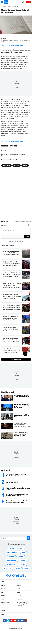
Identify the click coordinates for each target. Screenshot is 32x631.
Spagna (20, 556)
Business (3, 588)
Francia (16, 6)
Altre (2, 614)
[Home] (1, 6)
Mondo (10, 6)
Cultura (19, 595)
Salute (18, 592)
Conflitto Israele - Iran (16, 548)
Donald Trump (11, 564)
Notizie (5, 6)
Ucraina (11, 556)
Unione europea (11, 560)
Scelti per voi (7, 392)
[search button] (28, 538)
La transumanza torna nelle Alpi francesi (12, 159)
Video (2, 599)
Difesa (26, 568)
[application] (16, 25)
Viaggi (3, 595)
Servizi (3, 610)
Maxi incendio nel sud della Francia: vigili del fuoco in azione (13, 155)
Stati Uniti (22, 564)
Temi (2, 581)
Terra (18, 588)
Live (28, 2)
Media (25, 165)
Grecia (18, 568)
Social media (7, 568)
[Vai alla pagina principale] (6, 2)
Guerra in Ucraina (12, 552)
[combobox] (16, 538)
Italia (23, 552)
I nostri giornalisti (5, 602)
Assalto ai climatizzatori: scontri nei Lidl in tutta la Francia (14, 149)
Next (2, 592)
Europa (3, 585)
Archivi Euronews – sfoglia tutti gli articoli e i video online (23, 604)
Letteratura (6, 165)
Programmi (20, 599)
